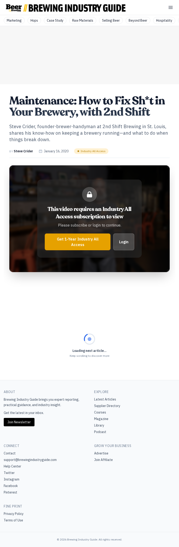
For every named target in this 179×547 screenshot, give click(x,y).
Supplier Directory (107, 406)
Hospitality (164, 20)
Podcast (100, 432)
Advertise (101, 453)
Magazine (101, 419)
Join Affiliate (103, 460)
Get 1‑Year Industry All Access (78, 242)
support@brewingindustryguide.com (30, 460)
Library (99, 425)
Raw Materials (82, 20)
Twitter (9, 473)
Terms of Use (13, 520)
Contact (10, 453)
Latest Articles (105, 399)
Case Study (55, 20)
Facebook (11, 486)
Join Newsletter (19, 422)
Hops (34, 20)
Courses (100, 412)
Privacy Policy (14, 514)
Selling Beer (111, 20)
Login (123, 242)
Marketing (14, 20)
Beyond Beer (138, 20)
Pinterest (10, 492)
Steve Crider (23, 151)
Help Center (12, 466)
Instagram (11, 479)
